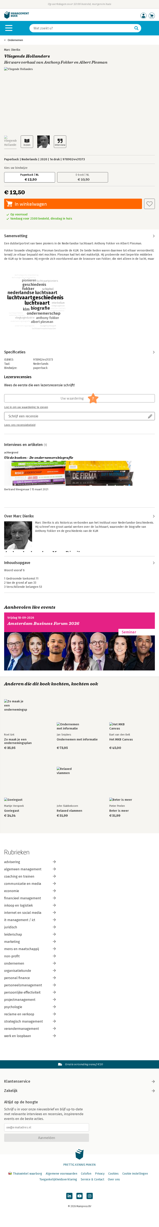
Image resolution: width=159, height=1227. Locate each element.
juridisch (10, 927)
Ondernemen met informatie (77, 739)
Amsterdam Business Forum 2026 (43, 623)
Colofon (86, 1173)
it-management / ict (19, 920)
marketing (12, 942)
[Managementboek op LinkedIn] (69, 1196)
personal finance (17, 978)
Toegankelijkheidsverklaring (58, 1179)
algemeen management (22, 869)
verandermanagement (21, 1029)
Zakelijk (10, 1090)
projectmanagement (19, 1000)
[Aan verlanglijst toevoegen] (149, 204)
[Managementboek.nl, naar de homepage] (16, 17)
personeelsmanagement (23, 985)
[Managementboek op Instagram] (90, 1196)
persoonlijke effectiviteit (22, 992)
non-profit (12, 956)
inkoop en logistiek (18, 905)
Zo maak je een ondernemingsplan (18, 741)
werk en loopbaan (17, 1036)
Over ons (114, 1179)
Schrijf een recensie (23, 416)
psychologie (13, 1007)
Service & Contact (92, 1179)
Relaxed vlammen (69, 811)
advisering (12, 862)
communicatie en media (22, 884)
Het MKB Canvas (121, 739)
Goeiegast (11, 811)
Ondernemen (15, 40)
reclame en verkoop (19, 1014)
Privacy (100, 1173)
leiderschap (13, 934)
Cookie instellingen (135, 1173)
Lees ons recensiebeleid (19, 425)
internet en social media (22, 913)
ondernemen (14, 963)
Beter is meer (119, 811)
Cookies (113, 1173)
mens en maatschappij (21, 949)
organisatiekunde (17, 971)
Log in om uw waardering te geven (26, 407)
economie (11, 891)
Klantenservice (17, 1081)
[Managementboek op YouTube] (79, 1196)
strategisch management (23, 1021)
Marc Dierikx (12, 50)
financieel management (22, 898)
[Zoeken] (136, 28)
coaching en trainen (19, 876)
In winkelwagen (31, 204)
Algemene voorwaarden (61, 1173)
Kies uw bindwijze (16, 168)
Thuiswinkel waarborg (27, 1173)
